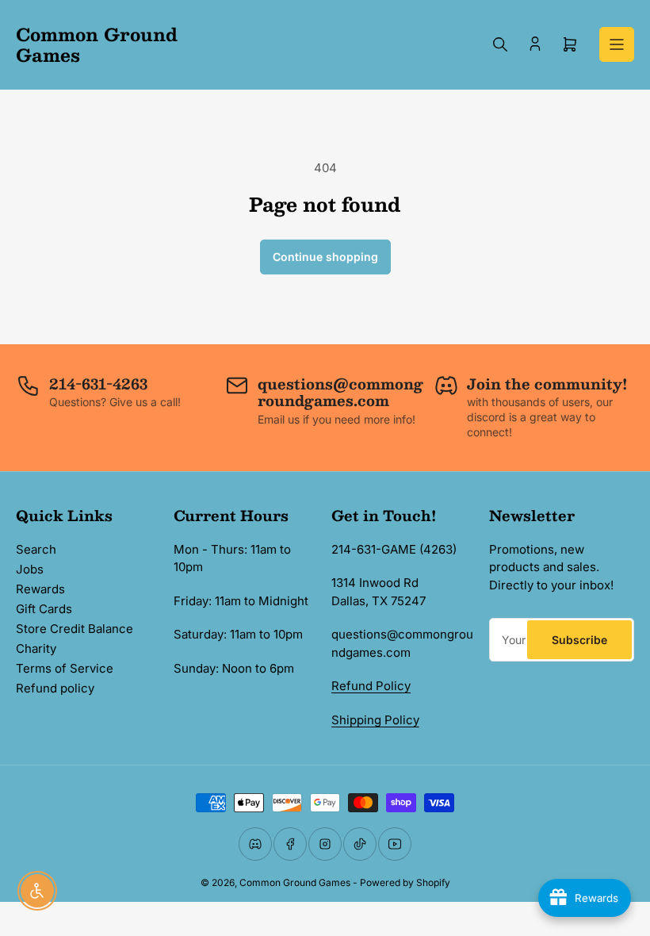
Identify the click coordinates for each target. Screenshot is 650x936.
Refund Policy (371, 685)
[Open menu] (616, 44)
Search (36, 549)
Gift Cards (44, 608)
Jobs (30, 569)
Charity (36, 648)
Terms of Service (64, 668)
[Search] (500, 44)
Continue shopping (325, 256)
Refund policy (55, 688)
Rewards (40, 589)
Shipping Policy (375, 719)
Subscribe (579, 639)
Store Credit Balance (74, 628)
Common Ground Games (294, 882)
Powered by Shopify (405, 882)
